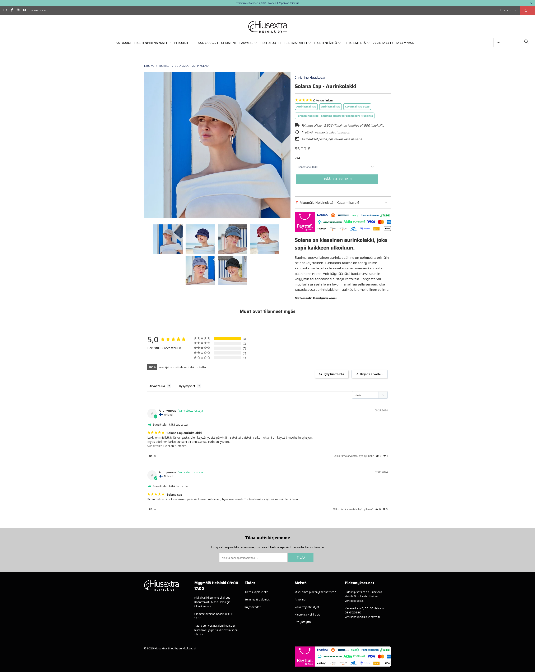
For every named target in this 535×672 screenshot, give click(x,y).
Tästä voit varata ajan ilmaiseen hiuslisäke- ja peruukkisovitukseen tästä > (216, 630)
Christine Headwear (310, 77)
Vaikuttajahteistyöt (307, 607)
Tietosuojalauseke (256, 592)
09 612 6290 (38, 10)
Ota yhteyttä (303, 622)
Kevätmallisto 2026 (357, 106)
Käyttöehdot (253, 607)
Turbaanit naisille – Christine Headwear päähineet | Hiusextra (334, 116)
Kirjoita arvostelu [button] (371, 374)
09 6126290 (353, 612)
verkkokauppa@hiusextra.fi (362, 617)
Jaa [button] (154, 456)
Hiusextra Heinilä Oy (307, 614)
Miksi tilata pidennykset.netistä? (315, 592)
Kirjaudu (510, 10)
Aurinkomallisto (306, 106)
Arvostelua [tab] (157, 386)
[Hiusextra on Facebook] (11, 10)
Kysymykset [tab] (187, 386)
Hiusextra (160, 648)
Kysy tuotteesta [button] (334, 374)
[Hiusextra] (267, 27)
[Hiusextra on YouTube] (24, 10)
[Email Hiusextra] (5, 10)
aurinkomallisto (330, 106)
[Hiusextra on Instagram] (18, 10)
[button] (153, 43)
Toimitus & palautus (257, 599)
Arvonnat (300, 599)
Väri (297, 158)
